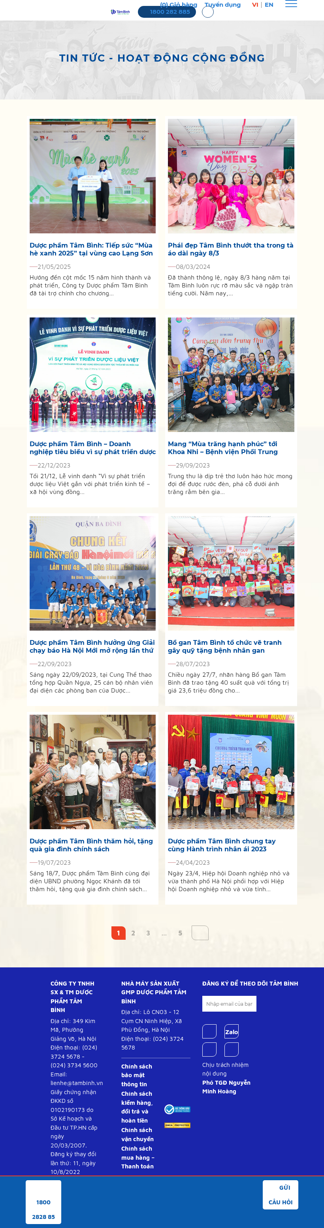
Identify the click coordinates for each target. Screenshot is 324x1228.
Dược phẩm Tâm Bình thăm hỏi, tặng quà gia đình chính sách (91, 845)
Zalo (231, 1031)
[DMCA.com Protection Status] (177, 1124)
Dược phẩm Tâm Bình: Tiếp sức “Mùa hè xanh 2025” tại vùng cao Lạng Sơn (91, 249)
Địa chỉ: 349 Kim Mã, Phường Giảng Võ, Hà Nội (73, 1030)
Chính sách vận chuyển (137, 1134)
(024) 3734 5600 (74, 1065)
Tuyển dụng (223, 4)
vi (255, 4)
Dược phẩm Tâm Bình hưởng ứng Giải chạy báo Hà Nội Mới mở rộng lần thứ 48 (92, 647)
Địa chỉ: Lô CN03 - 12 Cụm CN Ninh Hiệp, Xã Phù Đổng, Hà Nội (151, 1020)
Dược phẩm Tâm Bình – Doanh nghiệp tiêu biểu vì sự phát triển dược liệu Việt (93, 448)
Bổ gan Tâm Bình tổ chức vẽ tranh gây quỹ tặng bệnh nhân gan (225, 646)
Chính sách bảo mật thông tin (136, 1075)
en (269, 4)
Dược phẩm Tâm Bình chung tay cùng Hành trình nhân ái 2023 (222, 845)
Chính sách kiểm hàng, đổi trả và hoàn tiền (137, 1107)
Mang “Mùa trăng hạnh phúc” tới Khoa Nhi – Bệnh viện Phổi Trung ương (223, 448)
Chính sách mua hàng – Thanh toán (137, 1157)
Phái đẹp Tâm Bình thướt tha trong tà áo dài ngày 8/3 (231, 249)
